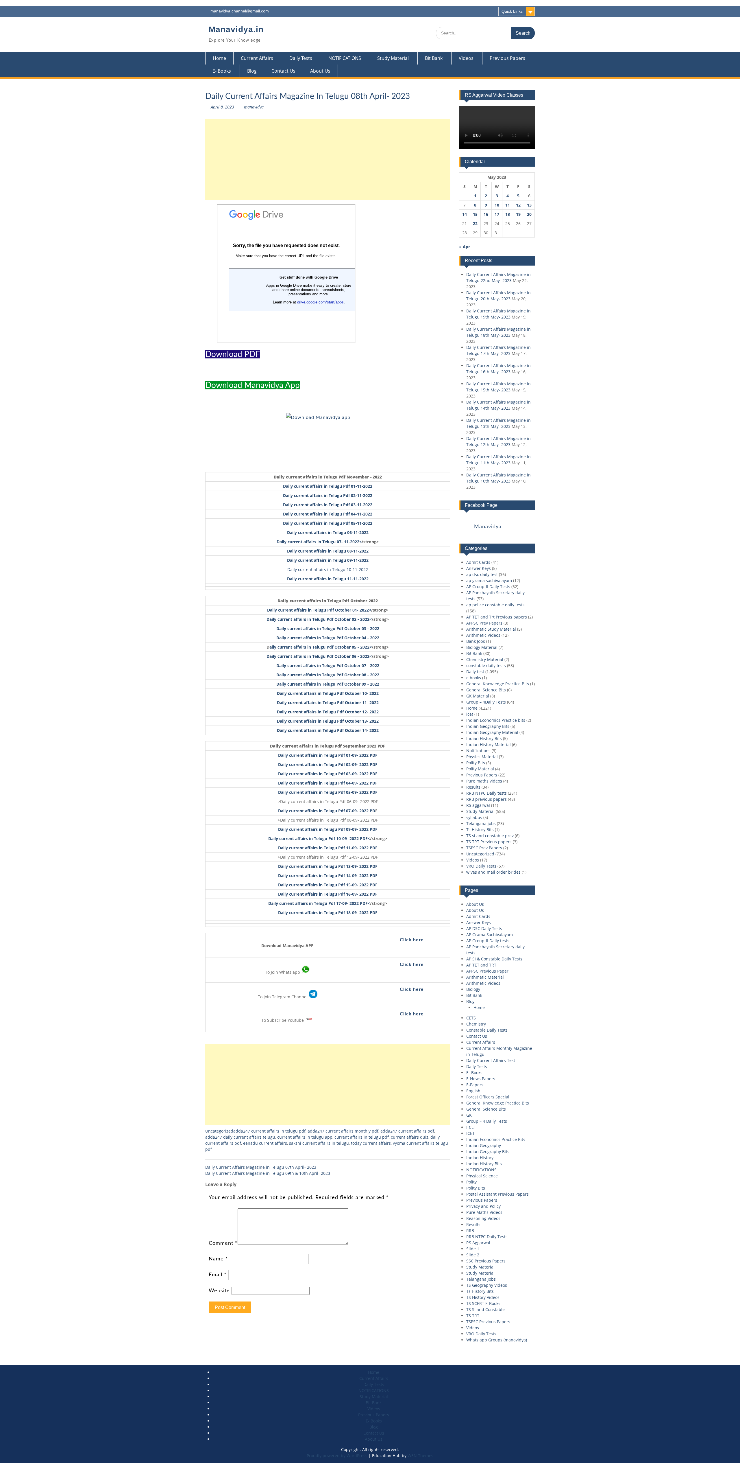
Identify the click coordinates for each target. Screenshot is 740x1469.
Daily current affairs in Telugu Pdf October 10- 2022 (328, 693)
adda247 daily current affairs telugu (240, 1137)
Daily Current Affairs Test (490, 1060)
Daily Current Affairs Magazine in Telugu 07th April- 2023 (260, 1167)
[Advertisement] (327, 159)
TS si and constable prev (490, 835)
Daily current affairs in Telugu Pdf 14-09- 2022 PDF (328, 875)
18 (507, 214)
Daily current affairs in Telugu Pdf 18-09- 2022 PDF (328, 912)
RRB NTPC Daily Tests (487, 1236)
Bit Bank (434, 58)
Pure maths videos (484, 781)
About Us (320, 71)
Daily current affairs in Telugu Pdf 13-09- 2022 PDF (328, 866)
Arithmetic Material (485, 977)
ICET (470, 1133)
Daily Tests (300, 58)
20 (529, 214)
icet (469, 714)
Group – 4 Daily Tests (486, 1121)
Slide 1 (472, 1248)
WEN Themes (420, 1455)
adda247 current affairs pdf (407, 1131)
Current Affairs (257, 58)
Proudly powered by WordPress (337, 1455)
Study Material (393, 58)
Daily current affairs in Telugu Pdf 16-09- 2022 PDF (328, 894)
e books (473, 677)
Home (219, 58)
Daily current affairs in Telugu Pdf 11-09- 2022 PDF (328, 848)
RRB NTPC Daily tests (486, 793)
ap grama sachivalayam (489, 580)
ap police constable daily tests (495, 605)
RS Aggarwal (478, 1242)
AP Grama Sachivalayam (489, 934)
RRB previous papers (486, 799)
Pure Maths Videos (484, 1212)
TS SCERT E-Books (483, 1303)
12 (518, 205)
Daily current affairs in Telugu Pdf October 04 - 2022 (327, 637)
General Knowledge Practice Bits (497, 683)
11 (507, 205)
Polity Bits (475, 762)
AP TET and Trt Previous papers (496, 617)
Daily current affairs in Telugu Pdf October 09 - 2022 (327, 684)
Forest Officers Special (487, 1097)
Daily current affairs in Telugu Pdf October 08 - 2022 (327, 675)
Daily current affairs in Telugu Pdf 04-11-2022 (327, 514)
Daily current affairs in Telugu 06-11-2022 (328, 532)
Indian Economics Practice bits (495, 720)
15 (475, 214)
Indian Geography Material (492, 732)
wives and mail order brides (493, 872)
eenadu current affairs (265, 1143)
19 (518, 214)
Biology (473, 989)
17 (497, 214)
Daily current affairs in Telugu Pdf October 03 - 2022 (327, 628)
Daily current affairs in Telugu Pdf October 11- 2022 (328, 702)
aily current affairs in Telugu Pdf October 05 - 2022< (320, 647)
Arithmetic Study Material (491, 629)
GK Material (477, 696)
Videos (466, 58)
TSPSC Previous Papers (488, 1321)
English (473, 1091)
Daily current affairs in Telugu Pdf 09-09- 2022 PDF (328, 829)
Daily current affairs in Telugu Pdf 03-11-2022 (327, 504)
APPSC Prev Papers (484, 623)
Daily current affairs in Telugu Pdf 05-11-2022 (327, 523)
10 (497, 205)
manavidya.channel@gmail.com (239, 11)
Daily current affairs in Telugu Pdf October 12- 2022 (328, 712)
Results (473, 787)
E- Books (221, 71)
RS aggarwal (478, 805)
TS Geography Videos (486, 1285)
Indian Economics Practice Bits (495, 1139)
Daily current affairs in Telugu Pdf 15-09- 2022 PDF (328, 885)
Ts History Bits (480, 829)
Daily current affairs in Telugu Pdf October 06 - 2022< (319, 656)
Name (218, 1259)
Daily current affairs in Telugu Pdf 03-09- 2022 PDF (328, 773)
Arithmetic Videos (483, 635)
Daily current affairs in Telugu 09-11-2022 (328, 560)
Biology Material (481, 647)
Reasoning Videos (483, 1218)
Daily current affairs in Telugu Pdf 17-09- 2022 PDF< (319, 903)
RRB (470, 1230)
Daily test (475, 671)
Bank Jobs (475, 641)
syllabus (474, 817)
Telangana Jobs (481, 1279)
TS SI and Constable (485, 1309)
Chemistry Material (484, 659)
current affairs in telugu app (304, 1137)
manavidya (254, 107)
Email (218, 1274)
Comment (223, 1243)
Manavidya (488, 526)
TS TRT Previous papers (489, 841)
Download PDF (232, 354)
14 (464, 214)
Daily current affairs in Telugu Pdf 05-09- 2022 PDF (328, 792)
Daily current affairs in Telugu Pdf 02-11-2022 (327, 495)
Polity (471, 1182)
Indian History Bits (484, 738)
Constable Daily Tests (487, 1030)
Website (219, 1290)
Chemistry (476, 1024)
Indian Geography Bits (487, 726)
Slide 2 (472, 1255)
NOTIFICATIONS (344, 58)
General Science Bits (486, 690)
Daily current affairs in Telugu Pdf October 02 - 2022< (319, 619)
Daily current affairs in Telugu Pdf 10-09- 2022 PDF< (319, 838)
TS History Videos (483, 1297)
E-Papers (474, 1084)
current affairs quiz (409, 1137)
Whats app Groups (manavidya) (496, 1340)
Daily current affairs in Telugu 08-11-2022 (328, 551)
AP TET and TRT (481, 965)
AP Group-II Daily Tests (488, 586)
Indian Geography (483, 1145)
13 (529, 205)
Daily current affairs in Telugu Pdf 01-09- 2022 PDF (328, 755)
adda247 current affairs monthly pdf (343, 1131)
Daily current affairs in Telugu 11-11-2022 (328, 578)
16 (486, 214)
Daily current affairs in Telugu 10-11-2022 (327, 569)
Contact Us (283, 71)
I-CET (471, 1127)
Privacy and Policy (483, 1206)
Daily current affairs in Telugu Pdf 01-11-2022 (327, 486)
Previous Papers (507, 58)
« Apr (464, 246)
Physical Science (482, 1176)
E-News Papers (480, 1078)
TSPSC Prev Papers (484, 848)
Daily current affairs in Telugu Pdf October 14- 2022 (328, 730)
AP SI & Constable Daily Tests (494, 959)
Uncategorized (219, 1131)
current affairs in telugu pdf (361, 1137)
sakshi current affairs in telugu (319, 1143)
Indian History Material (488, 744)
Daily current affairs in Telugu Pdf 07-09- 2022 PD (326, 810)
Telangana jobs (481, 823)
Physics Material (482, 756)
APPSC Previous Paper (487, 971)
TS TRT (472, 1315)
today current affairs (371, 1143)
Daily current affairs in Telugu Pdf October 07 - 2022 (327, 665)
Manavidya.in (236, 29)
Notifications (478, 750)
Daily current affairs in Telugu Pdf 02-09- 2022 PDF (328, 764)
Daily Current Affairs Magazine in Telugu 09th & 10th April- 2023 (267, 1173)
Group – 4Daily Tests (486, 702)
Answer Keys (478, 568)
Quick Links (512, 11)
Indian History (479, 1157)
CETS (471, 1018)
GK (469, 1115)
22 (475, 223)
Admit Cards (478, 562)
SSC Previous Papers (486, 1261)
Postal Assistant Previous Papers (497, 1194)
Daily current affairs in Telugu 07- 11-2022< (319, 541)
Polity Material (480, 769)
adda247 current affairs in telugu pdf (269, 1131)
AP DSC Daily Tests (484, 928)
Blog (252, 71)
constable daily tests (486, 665)
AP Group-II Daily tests (487, 940)
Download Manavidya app (252, 385)
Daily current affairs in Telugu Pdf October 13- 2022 (328, 721)
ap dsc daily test (482, 574)
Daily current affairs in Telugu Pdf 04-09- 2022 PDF (328, 783)
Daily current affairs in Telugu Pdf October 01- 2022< (319, 610)
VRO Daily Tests (481, 866)
